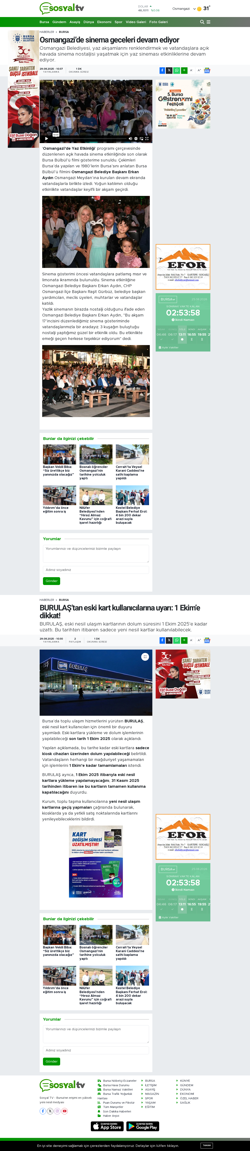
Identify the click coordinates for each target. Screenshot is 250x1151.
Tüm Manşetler (113, 1107)
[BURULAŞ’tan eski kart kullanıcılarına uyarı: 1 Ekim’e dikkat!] (96, 683)
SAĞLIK (185, 1102)
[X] (50, 1111)
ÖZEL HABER (189, 1098)
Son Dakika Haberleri (117, 1111)
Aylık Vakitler (170, 347)
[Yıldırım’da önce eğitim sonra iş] (59, 495)
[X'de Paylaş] (169, 70)
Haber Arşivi (111, 1115)
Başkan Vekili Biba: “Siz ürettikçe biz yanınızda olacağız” (58, 470)
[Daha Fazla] (184, 70)
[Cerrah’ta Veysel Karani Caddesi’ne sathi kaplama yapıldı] (132, 454)
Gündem (59, 22)
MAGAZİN (152, 1093)
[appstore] (108, 1126)
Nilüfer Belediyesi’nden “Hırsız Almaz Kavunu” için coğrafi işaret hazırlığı (95, 515)
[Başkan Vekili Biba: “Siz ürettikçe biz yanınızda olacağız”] (59, 454)
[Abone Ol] (207, 70)
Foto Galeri (158, 22)
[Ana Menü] (208, 22)
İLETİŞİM (150, 1085)
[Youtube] (64, 1111)
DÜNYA (185, 1089)
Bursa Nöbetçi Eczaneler (120, 1080)
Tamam (207, 1145)
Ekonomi (104, 22)
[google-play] (143, 1126)
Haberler (47, 32)
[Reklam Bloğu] (183, 266)
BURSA (64, 32)
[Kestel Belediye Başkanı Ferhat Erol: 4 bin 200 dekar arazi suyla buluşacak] (132, 495)
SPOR (149, 1098)
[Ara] (202, 22)
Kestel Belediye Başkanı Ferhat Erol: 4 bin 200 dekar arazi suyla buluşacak (131, 515)
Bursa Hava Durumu (116, 1085)
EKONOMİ (187, 1093)
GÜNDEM (186, 1085)
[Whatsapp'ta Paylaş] (176, 70)
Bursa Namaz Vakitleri (118, 1089)
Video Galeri (136, 22)
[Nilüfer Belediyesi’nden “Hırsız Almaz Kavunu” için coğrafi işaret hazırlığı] (96, 495)
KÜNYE (185, 1080)
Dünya (89, 22)
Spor (118, 22)
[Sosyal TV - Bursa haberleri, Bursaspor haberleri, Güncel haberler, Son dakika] (62, 8)
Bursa (44, 22)
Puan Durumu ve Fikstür (119, 1102)
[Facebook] (43, 1111)
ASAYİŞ (150, 1089)
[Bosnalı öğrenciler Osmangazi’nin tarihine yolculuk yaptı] (96, 454)
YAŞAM (150, 1102)
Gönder (52, 581)
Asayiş (75, 22)
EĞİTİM (150, 1107)
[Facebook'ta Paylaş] (162, 70)
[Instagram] (57, 1111)
